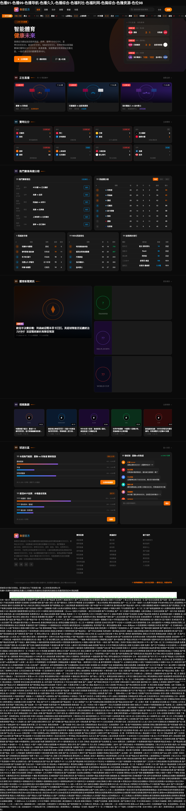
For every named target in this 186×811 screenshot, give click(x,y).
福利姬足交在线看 (159, 702)
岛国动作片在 (32, 699)
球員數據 (113, 558)
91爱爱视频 (65, 642)
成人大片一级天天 (81, 738)
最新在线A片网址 (140, 676)
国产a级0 (45, 602)
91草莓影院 (112, 628)
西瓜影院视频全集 (174, 761)
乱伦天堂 (12, 758)
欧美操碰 (6, 750)
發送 (167, 503)
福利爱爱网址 (148, 699)
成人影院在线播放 (62, 622)
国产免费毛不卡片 (58, 761)
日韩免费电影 (85, 656)
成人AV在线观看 (113, 767)
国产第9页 (109, 707)
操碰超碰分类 (29, 804)
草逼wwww (53, 747)
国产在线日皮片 (28, 764)
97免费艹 (11, 699)
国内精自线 (118, 605)
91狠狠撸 (176, 614)
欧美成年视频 (104, 775)
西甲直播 (79, 543)
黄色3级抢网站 (114, 602)
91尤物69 (148, 679)
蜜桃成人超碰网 (123, 778)
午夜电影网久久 (123, 628)
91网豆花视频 (68, 648)
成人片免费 (99, 707)
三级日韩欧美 (131, 707)
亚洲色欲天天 (177, 619)
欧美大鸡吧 (44, 747)
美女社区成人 (103, 724)
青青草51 (122, 735)
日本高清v (60, 767)
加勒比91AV (109, 772)
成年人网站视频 (175, 735)
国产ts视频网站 (48, 696)
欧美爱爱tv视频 (128, 704)
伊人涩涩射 (39, 676)
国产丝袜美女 (135, 628)
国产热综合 (86, 667)
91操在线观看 (53, 738)
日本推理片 (152, 707)
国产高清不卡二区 (92, 770)
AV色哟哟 (20, 690)
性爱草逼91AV (54, 704)
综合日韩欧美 (20, 625)
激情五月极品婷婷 (42, 605)
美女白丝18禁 (102, 747)
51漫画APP (102, 704)
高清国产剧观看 (164, 684)
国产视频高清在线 (137, 653)
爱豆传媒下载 (57, 758)
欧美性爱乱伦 (169, 806)
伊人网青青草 (176, 662)
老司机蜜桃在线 (27, 639)
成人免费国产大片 (82, 702)
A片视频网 (59, 693)
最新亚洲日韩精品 (22, 673)
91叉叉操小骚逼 (23, 747)
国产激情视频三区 (146, 727)
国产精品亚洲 (161, 687)
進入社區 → (167, 447)
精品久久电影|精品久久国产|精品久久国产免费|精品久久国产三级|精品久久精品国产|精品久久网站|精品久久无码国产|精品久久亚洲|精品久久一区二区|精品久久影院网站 (76, 795)
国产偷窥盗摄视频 (153, 608)
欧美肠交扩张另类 (7, 673)
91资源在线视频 (108, 699)
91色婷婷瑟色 (40, 662)
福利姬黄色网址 (92, 659)
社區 (76, 9)
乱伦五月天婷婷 (150, 730)
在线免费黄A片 (146, 616)
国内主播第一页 (45, 687)
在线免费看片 (114, 724)
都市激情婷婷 (106, 662)
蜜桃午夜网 (49, 707)
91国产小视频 (36, 744)
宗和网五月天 (127, 673)
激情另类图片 (5, 648)
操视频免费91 (42, 636)
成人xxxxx (17, 733)
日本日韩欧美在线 (65, 755)
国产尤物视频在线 (13, 755)
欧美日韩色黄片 (101, 628)
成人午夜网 (21, 636)
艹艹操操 (81, 639)
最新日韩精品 (31, 642)
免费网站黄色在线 (83, 687)
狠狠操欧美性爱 (23, 684)
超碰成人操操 (132, 631)
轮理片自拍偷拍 (37, 716)
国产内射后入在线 (133, 747)
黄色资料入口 (78, 755)
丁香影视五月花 (79, 716)
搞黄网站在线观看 (80, 699)
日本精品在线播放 (105, 744)
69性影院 (65, 625)
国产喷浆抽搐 (172, 724)
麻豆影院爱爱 (35, 682)
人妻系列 (74, 645)
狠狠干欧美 (77, 682)
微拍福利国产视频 (104, 616)
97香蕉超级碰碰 (155, 704)
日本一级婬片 (137, 602)
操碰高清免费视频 (42, 645)
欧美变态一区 (139, 599)
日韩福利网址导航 (92, 727)
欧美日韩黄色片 (48, 735)
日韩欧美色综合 (91, 724)
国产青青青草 (132, 770)
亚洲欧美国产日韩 (139, 775)
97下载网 (122, 806)
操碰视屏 (155, 628)
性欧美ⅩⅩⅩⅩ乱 (74, 614)
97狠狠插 (70, 730)
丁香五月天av (176, 755)
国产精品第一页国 (67, 690)
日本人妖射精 (110, 684)
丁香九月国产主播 (71, 758)
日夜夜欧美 (141, 665)
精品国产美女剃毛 (13, 616)
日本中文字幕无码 (26, 679)
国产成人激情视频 (11, 656)
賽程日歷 (113, 551)
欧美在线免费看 (130, 665)
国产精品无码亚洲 (122, 702)
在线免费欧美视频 (22, 614)
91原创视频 (44, 753)
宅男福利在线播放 (160, 727)
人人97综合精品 (90, 693)
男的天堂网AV (155, 670)
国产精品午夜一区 (33, 619)
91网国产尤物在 (31, 778)
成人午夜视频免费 (107, 770)
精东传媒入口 (25, 622)
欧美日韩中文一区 (20, 651)
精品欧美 (103, 767)
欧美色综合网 (18, 608)
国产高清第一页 (103, 719)
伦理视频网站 (159, 690)
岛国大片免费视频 (79, 611)
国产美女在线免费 (89, 733)
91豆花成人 (159, 719)
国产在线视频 (137, 699)
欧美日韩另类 (114, 801)
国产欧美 (53, 659)
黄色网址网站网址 (147, 747)
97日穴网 (37, 679)
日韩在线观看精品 (167, 696)
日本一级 (123, 724)
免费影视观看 (89, 648)
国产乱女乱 (8, 733)
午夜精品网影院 (112, 667)
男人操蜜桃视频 (12, 653)
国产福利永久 (62, 602)
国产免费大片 (161, 764)
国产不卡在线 (116, 622)
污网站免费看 (151, 636)
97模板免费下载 (110, 806)
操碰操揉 (113, 775)
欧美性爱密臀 (11, 730)
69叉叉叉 (7, 772)
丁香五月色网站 (102, 602)
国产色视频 (67, 724)
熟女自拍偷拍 (154, 693)
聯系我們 (146, 543)
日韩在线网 (124, 682)
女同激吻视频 (143, 648)
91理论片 (109, 713)
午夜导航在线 (33, 687)
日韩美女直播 (138, 679)
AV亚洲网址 (168, 667)
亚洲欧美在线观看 (18, 648)
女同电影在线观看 (17, 778)
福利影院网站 (137, 633)
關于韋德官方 (148, 540)
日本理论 (3, 744)
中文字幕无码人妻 (48, 619)
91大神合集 (38, 656)
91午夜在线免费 (111, 687)
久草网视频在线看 (99, 667)
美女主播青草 (86, 651)
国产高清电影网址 (59, 687)
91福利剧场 (79, 648)
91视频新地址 (110, 761)
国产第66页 (133, 693)
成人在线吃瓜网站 (139, 716)
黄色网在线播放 (77, 764)
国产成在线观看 (126, 730)
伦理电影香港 (32, 693)
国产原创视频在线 (7, 633)
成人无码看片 (11, 693)
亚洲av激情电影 (21, 687)
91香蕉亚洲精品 (100, 696)
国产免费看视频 (174, 707)
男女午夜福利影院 (45, 750)
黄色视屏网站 (152, 676)
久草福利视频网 (82, 619)
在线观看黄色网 (146, 767)
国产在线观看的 (70, 772)
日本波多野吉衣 (153, 696)
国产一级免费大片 (42, 665)
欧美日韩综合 (86, 801)
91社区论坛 (71, 687)
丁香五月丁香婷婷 (37, 758)
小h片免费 (181, 639)
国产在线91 (158, 667)
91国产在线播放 (116, 719)
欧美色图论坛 (76, 642)
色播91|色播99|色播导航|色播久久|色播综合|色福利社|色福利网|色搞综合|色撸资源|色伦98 (35, 590)
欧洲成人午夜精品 (172, 651)
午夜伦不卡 (106, 614)
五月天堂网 (160, 778)
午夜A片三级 (15, 806)
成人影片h (30, 662)
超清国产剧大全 (99, 645)
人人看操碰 (8, 659)
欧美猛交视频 (143, 631)
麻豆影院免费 (111, 755)
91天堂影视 (155, 753)
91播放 (34, 775)
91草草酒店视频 (118, 619)
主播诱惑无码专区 (13, 775)
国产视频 (138, 772)
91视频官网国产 (19, 696)
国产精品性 (50, 599)
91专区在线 (68, 682)
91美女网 (76, 801)
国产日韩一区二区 (158, 642)
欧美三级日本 (126, 716)
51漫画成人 (8, 676)
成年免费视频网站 (57, 665)
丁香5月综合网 (19, 676)
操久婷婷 (172, 665)
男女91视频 (110, 710)
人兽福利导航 (11, 747)
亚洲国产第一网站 (33, 702)
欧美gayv (131, 625)
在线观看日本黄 (19, 702)
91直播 (162, 662)
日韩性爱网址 (7, 702)
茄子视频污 (166, 619)
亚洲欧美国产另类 (56, 775)
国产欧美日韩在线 (101, 682)
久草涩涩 (129, 676)
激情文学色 (71, 744)
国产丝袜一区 (31, 633)
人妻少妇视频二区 (177, 684)
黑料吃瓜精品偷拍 (26, 656)
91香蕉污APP (101, 733)
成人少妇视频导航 (97, 653)
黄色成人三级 (98, 804)
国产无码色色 (88, 696)
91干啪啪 (175, 772)
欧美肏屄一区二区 (35, 730)
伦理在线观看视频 (173, 778)
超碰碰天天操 (106, 619)
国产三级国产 (88, 682)
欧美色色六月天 (87, 614)
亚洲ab (86, 653)
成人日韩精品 (159, 750)
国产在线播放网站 (72, 665)
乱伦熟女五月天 (34, 611)
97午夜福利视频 (144, 639)
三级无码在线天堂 (134, 721)
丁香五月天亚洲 (161, 744)
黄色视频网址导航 (52, 676)
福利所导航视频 (88, 707)
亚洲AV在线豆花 (109, 750)
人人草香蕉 (181, 645)
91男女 (115, 633)
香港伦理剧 (60, 656)
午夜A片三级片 (61, 684)
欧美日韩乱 (19, 704)
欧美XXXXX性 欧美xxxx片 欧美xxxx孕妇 (135, 804)
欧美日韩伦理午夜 (71, 767)
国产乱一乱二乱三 (125, 679)
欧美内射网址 (13, 679)
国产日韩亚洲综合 (126, 744)
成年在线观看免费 (154, 775)
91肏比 (111, 747)
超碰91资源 (113, 679)
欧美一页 (5, 778)
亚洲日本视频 (84, 665)
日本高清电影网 (47, 653)
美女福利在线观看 (105, 758)
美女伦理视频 (94, 599)
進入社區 (62, 59)
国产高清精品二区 (176, 605)
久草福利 (156, 616)
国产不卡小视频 (10, 690)
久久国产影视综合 (13, 628)
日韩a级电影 (168, 733)
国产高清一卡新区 (100, 642)
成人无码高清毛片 (7, 687)
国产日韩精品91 (41, 625)
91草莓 (12, 761)
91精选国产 (150, 687)
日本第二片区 (150, 764)
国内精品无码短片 (119, 631)
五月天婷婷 (47, 772)
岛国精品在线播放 (169, 775)
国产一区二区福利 (122, 611)
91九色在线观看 (142, 735)
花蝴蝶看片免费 (50, 608)
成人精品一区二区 (41, 639)
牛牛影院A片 (71, 710)
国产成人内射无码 (27, 605)
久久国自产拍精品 (33, 659)
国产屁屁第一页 (31, 704)
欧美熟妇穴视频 (174, 713)
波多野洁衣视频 (139, 636)
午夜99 (107, 730)
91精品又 (48, 758)
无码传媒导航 (161, 710)
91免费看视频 (142, 741)
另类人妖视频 (162, 713)
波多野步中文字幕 (77, 727)
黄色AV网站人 (58, 770)
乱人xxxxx (114, 741)
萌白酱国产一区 (51, 616)
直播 (46, 9)
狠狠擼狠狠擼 (148, 772)
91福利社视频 (134, 682)
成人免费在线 (46, 679)
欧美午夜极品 (61, 614)
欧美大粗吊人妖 (174, 744)
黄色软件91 (84, 676)
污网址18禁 (80, 770)
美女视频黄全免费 (53, 690)
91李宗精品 (71, 735)
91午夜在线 (101, 764)
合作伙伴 (146, 561)
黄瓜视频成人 (7, 682)
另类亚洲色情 (44, 631)
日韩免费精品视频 (48, 767)
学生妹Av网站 (163, 602)
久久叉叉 (152, 713)
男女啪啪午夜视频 (61, 653)
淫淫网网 (93, 665)
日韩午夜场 (60, 713)
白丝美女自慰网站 (84, 772)
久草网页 (3, 699)
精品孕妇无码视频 (48, 684)
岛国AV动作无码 (157, 639)
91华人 (147, 642)
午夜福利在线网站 (151, 662)
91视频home (20, 801)
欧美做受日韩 (169, 631)
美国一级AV (62, 616)
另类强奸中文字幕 (134, 806)
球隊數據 (113, 554)
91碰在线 (33, 616)
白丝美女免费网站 (64, 608)
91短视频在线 (57, 772)
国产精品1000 (94, 721)
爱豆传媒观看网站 (7, 625)
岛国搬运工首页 (161, 699)
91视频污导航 (173, 727)
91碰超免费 (83, 767)
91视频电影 (89, 622)
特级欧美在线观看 (164, 636)
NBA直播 (79, 558)
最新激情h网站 (161, 724)
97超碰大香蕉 (114, 608)
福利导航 (144, 682)
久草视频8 (163, 682)
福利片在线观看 (14, 605)
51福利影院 (165, 755)
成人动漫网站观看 (168, 608)
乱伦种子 (59, 599)
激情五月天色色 (149, 633)
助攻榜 (112, 547)
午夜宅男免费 (33, 631)
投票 (111, 519)
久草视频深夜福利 (63, 727)
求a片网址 (157, 653)
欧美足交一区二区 (77, 622)
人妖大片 (146, 753)
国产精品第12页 (49, 713)
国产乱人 (102, 676)
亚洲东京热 (106, 622)
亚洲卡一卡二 (65, 719)
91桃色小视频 (159, 772)
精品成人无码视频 (31, 750)
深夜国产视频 (11, 767)
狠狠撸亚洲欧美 (152, 605)
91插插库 (105, 608)
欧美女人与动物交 (79, 608)
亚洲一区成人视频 (120, 670)
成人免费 (41, 693)
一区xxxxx (68, 611)
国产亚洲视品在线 (35, 761)
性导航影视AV (126, 656)
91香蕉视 (45, 611)
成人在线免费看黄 (78, 719)
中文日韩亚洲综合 (144, 801)
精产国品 (180, 719)
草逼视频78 (87, 673)
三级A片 (115, 744)
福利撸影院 (52, 651)
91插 (151, 735)
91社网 (42, 690)
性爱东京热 (78, 673)
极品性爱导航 (154, 648)
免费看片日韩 (153, 770)
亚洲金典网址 (173, 804)
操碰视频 (129, 651)
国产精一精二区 (173, 673)
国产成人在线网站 (65, 633)
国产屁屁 (9, 619)
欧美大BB (150, 651)
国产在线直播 (54, 719)
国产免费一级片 (166, 599)
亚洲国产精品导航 (144, 614)
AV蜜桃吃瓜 (157, 738)
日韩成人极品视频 (91, 741)
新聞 (61, 9)
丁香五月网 (69, 673)
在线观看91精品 (92, 775)
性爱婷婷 (16, 682)
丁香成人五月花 (116, 659)
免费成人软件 (108, 690)
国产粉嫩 (14, 735)
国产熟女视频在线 (133, 684)
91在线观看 (119, 772)
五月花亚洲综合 (25, 670)
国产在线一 (179, 631)
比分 (53, 9)
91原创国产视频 (8, 645)
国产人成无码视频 (118, 616)
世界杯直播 (80, 561)
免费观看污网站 (148, 724)
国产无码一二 (110, 693)
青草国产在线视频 (130, 614)
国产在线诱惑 (103, 741)
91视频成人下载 (76, 696)
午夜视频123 (142, 707)
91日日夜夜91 (94, 619)
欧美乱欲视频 (112, 676)
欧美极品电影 (161, 633)
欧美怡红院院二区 (178, 622)
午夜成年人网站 (173, 758)
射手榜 (112, 543)
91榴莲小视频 (87, 642)
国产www (163, 753)
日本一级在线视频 (140, 656)
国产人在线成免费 (75, 616)
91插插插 (22, 724)
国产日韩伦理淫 (72, 778)
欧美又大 (126, 648)
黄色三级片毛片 (8, 667)
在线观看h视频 (35, 602)
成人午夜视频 (148, 690)
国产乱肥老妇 (13, 727)
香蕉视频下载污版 (82, 730)
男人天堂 (27, 719)
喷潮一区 (148, 702)
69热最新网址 (24, 741)
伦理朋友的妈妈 (174, 699)
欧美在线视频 (34, 673)
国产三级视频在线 (21, 770)
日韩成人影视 (11, 631)
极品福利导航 (136, 758)
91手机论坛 (99, 761)
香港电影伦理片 (97, 670)
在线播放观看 (15, 707)
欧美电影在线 (26, 707)
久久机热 (12, 636)
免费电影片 (19, 667)
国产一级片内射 (171, 611)
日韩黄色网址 (14, 716)
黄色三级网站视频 (175, 801)
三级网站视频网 (147, 750)
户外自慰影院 (125, 608)
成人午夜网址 (172, 702)
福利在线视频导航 (113, 764)
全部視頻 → (167, 404)
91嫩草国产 (161, 758)
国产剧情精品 (55, 605)
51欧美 (100, 636)
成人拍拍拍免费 (49, 656)
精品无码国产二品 (116, 753)
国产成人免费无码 (100, 673)
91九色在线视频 (106, 721)
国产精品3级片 (129, 605)
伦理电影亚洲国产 (78, 659)
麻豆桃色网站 (43, 775)
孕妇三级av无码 (78, 724)
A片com (94, 758)
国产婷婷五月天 (149, 710)
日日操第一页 (57, 648)
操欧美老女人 (78, 693)
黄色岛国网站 (112, 625)
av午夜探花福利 (135, 713)
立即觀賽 (24, 59)
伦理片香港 (126, 758)
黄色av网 (142, 696)
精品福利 (146, 733)
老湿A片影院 (46, 710)
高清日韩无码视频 (115, 673)
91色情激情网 (141, 625)
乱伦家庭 (164, 616)
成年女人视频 (140, 605)
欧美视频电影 (25, 775)
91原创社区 (21, 693)
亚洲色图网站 (94, 767)
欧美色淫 (155, 614)
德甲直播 (79, 547)
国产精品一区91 (8, 753)
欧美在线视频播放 (123, 738)
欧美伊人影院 (104, 659)
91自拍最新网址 (86, 625)
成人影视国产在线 (105, 665)
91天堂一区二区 (156, 733)
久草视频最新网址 (141, 659)
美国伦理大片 (68, 599)
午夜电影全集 (55, 645)
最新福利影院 (24, 727)
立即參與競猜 (108, 482)
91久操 (161, 656)
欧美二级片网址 (17, 750)
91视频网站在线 (54, 625)
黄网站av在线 (129, 772)
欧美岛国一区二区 (79, 704)
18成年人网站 (35, 653)
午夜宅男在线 (58, 682)
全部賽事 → (167, 122)
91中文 (129, 699)
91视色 (141, 662)
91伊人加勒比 (112, 696)
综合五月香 (89, 633)
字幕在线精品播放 (123, 710)
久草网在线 (6, 639)
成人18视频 (34, 747)
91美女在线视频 (90, 636)
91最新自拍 (75, 676)
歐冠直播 (79, 554)
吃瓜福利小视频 (138, 645)
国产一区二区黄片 (137, 702)
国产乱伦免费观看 (50, 730)
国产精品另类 (47, 770)
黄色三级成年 (172, 687)
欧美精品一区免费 (80, 806)
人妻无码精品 (146, 611)
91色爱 (34, 733)
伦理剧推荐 (171, 721)
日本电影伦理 (172, 710)
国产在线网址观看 (97, 702)
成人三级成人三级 (33, 648)
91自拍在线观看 (158, 611)
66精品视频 (55, 702)
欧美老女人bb (45, 648)
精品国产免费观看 (59, 679)
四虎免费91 (107, 631)
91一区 (18, 744)
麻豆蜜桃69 (67, 801)
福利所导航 (144, 755)
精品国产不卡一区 (95, 806)
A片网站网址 (62, 744)
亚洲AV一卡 (55, 699)
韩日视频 (153, 684)
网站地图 (74, 590)
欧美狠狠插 (122, 696)
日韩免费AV (51, 804)
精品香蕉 (148, 653)
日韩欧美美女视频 (51, 716)
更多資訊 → (167, 281)
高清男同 (61, 778)
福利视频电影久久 (93, 716)
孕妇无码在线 (89, 761)
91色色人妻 (95, 662)
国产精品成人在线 (172, 656)
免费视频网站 (170, 747)
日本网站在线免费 (172, 642)
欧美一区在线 (119, 651)
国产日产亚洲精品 (158, 645)
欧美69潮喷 (25, 628)
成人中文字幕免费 (161, 735)
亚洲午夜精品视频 (21, 713)
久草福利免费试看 (65, 747)
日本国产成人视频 (50, 755)
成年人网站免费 (82, 721)
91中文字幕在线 (112, 645)
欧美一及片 (128, 753)
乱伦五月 (92, 735)
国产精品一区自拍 (16, 719)
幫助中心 (146, 547)
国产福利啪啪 (159, 651)
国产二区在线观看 (82, 599)
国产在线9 (31, 645)
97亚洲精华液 (107, 605)
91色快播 (43, 651)
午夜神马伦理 (40, 764)
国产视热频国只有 (74, 804)
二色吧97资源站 (125, 642)
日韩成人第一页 (173, 633)
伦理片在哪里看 (38, 707)
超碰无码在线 (118, 727)
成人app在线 (100, 633)
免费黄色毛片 (35, 614)
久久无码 (68, 761)
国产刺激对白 (80, 775)
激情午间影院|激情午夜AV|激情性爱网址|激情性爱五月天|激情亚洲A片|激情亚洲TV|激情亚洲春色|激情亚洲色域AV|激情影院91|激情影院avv (130, 798)
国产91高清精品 (108, 611)
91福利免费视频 (97, 772)
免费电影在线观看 (76, 653)
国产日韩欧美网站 (24, 710)
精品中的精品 (65, 636)
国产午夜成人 (20, 642)
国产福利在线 (165, 628)
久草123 (59, 741)
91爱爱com (30, 676)
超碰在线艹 (60, 670)
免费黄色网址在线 (47, 673)
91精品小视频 (135, 778)
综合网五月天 (75, 651)
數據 (68, 9)
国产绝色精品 (35, 684)
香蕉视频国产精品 (7, 721)
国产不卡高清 (72, 679)
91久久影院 (175, 628)
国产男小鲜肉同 (125, 633)
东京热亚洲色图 (111, 778)
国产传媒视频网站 (135, 724)
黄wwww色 (36, 622)
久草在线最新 (178, 716)
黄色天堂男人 (31, 636)
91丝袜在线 (131, 735)
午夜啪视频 (126, 761)
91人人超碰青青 (90, 747)
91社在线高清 (171, 645)
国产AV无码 (65, 645)
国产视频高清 (20, 633)
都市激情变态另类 (98, 710)
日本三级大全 (69, 707)
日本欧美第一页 (14, 738)
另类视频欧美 (43, 719)
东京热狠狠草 (51, 662)
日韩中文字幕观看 (75, 602)
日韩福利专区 (170, 750)
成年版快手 (79, 750)
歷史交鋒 (113, 561)
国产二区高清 (179, 733)
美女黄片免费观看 (133, 750)
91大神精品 (166, 622)
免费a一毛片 (180, 670)
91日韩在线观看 (160, 761)
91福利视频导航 (43, 642)
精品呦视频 (171, 764)
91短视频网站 (139, 744)
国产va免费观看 (8, 662)
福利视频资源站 (179, 599)
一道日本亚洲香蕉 (94, 611)
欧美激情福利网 (121, 770)
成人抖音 (156, 767)
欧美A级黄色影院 (65, 716)
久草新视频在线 (176, 693)
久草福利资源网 (17, 665)
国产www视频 (5, 735)
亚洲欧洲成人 (178, 625)
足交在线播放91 (89, 602)
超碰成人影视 (7, 651)
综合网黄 (5, 707)
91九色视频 (127, 622)
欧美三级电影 (58, 750)
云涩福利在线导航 (131, 662)
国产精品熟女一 (81, 631)
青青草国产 (10, 704)
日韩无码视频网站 (84, 710)
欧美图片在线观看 (22, 602)
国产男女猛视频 (25, 735)
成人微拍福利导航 (125, 775)
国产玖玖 (46, 761)
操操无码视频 (91, 719)
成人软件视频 (47, 682)
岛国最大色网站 (103, 753)
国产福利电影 (133, 670)
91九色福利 (19, 721)
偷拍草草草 (61, 730)
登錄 (159, 10)
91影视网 (98, 614)
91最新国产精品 (75, 662)
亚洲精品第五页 (125, 687)
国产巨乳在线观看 (95, 631)
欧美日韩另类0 (138, 642)
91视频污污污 (136, 738)
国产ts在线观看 (26, 738)
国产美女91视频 (175, 767)
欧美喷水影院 (55, 642)
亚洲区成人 (121, 750)
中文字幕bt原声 (119, 707)
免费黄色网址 (69, 750)
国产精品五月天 (10, 684)
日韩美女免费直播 (49, 744)
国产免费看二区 (168, 704)
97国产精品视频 (77, 636)
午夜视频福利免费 (166, 770)
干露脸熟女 (135, 767)
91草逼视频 (143, 770)
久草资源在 (58, 707)
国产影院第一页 (38, 670)
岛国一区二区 (20, 699)
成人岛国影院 (152, 716)
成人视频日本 (156, 619)
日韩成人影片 (144, 670)
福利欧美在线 (68, 741)
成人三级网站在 (146, 673)
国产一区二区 (126, 602)
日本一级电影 (179, 696)
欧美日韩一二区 (111, 804)
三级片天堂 (18, 804)
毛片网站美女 (51, 764)
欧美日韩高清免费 (131, 727)
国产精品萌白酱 (179, 741)
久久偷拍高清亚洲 (98, 687)
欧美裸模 (41, 616)
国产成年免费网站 (123, 653)
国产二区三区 (40, 599)
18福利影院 (16, 639)
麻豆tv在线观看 (167, 653)
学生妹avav (120, 684)
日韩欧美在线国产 (106, 639)
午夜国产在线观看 (100, 801)
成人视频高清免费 (73, 713)
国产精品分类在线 (130, 639)
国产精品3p (175, 730)
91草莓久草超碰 (63, 628)
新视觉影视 (177, 676)
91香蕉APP (30, 599)
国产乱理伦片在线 (128, 801)
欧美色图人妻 (9, 614)
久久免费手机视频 (150, 602)
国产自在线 (68, 693)
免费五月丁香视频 (142, 704)
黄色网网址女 (128, 659)
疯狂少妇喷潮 (22, 730)
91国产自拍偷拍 (30, 608)
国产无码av (36, 710)
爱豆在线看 (25, 682)
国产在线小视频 (142, 719)
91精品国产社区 (106, 727)
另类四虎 (97, 622)
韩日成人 (138, 733)
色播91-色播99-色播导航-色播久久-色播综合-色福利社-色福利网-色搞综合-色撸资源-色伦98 (71, 2)
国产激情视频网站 (143, 619)
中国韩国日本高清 (154, 625)
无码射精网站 (24, 653)
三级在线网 (41, 804)
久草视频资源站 (78, 633)
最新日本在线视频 (19, 772)
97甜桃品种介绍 (12, 724)
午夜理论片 (140, 764)
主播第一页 (59, 673)
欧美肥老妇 (54, 733)
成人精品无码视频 (48, 614)
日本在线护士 (70, 670)
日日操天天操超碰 (159, 801)
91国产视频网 (42, 704)
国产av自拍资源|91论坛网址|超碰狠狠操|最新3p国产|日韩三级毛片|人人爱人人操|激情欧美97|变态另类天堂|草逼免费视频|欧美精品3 (105, 789)
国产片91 (164, 665)
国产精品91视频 (12, 741)
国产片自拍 (149, 667)
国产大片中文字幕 (153, 665)
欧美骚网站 (149, 744)
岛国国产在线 (78, 747)
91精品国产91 (117, 662)
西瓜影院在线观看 (156, 631)
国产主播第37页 (83, 744)
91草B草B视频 (69, 631)
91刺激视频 (21, 767)
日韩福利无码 (90, 750)
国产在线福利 (16, 764)
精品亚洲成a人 (167, 741)
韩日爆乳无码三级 (56, 639)
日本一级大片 (5, 599)
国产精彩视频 (146, 628)
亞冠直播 (79, 572)
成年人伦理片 (173, 753)
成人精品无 (26, 744)
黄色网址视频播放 (121, 690)
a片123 (34, 719)
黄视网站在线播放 (137, 667)
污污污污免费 (105, 716)
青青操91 (39, 772)
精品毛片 (145, 713)
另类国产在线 (143, 693)
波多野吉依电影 (170, 639)
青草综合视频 (55, 801)
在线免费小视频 (66, 699)
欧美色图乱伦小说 (95, 690)
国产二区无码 (148, 761)
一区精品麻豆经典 (111, 636)
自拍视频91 (176, 636)
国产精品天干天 (19, 619)
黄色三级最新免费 (149, 758)
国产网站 (104, 656)
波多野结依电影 (166, 614)
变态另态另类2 (60, 735)
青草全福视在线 (114, 656)
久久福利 (78, 707)
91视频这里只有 (39, 806)
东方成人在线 (29, 665)
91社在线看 (36, 735)
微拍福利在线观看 (18, 599)
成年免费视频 (84, 778)
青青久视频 (164, 693)
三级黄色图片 (131, 741)
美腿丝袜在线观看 (164, 730)
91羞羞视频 (95, 656)
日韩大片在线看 (155, 659)
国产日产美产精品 (135, 690)
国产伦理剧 (56, 721)
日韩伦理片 (26, 733)
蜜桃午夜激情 (157, 679)
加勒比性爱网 (117, 614)
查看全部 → (167, 77)
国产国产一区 (167, 625)
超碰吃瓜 (121, 676)
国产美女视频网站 (62, 696)
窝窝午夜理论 (50, 727)
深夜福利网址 (118, 665)
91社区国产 (117, 599)
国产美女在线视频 (115, 648)
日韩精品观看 (63, 662)
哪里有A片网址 (170, 719)
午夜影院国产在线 (40, 738)
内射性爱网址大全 (95, 738)
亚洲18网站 (147, 806)
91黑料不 (81, 753)
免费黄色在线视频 (33, 753)
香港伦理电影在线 (48, 622)
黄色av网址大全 (43, 633)
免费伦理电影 (168, 679)
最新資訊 (43, 59)
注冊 (168, 10)
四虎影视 (110, 651)
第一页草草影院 (128, 733)
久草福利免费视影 (149, 778)
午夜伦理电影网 (19, 659)
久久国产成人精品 (86, 684)
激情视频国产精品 (50, 628)
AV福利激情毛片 (63, 764)
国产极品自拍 (90, 753)
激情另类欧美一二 (55, 724)
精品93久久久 (99, 684)
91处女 (168, 662)
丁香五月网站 (162, 707)
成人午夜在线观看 (7, 602)
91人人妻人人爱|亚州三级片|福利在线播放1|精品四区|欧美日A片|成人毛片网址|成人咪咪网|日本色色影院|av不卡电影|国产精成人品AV (118, 784)
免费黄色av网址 (43, 733)
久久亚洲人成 (167, 659)
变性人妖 (52, 602)
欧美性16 (48, 667)
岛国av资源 (103, 679)
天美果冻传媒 (73, 684)
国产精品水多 (133, 755)
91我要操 (38, 696)
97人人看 (9, 770)
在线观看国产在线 (159, 804)
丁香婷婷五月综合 (11, 670)
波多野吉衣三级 (44, 699)
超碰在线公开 (147, 738)
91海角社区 (87, 804)
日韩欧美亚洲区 (53, 806)
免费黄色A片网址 (89, 616)
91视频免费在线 (90, 764)
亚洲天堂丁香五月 (32, 690)
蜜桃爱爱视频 (22, 611)
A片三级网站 (153, 682)
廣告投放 (146, 558)
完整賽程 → (86, 179)
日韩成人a (31, 772)
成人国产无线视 (30, 721)
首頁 (38, 9)
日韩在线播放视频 (66, 738)
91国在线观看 (64, 676)
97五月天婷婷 (114, 682)
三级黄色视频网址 (96, 730)
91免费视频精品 (34, 770)
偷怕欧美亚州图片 (83, 605)
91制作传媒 (94, 679)
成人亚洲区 (40, 667)
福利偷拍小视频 (106, 599)
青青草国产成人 (100, 625)
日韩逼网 (16, 622)
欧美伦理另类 (69, 775)
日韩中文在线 (54, 636)
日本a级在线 (126, 767)
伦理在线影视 (85, 713)
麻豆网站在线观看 (138, 687)
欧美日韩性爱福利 (121, 713)
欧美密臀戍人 (66, 806)
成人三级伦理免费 (68, 605)
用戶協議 (146, 551)
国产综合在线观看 (152, 599)
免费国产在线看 (136, 710)
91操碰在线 (163, 605)
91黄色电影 (108, 670)
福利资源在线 (74, 625)
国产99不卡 (45, 702)
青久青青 (93, 744)
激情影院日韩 (50, 741)
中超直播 (79, 569)
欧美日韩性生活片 (44, 721)
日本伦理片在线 (120, 721)
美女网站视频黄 (84, 758)
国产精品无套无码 (68, 721)
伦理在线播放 (134, 611)
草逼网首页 (30, 625)
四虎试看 (108, 633)
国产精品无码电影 (94, 608)
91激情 (168, 772)
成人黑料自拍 (11, 710)
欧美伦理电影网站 (71, 639)
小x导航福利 (20, 753)
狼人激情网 (117, 758)
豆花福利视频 (25, 716)
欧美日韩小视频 (56, 753)
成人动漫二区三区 (165, 716)
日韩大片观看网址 (72, 656)
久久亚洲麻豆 (31, 801)
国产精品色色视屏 (7, 642)
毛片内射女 (42, 724)
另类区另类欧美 (81, 690)
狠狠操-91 (30, 696)
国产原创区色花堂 (133, 616)
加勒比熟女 (24, 616)
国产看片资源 (113, 642)
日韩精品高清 (133, 696)
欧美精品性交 (22, 631)
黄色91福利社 (69, 770)
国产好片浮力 (152, 656)
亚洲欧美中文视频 (97, 778)
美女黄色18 (8, 713)
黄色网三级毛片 (90, 755)
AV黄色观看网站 (92, 639)
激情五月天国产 (63, 651)
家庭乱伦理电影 (56, 631)
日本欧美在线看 (169, 738)
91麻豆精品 (61, 804)
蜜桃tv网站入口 (122, 693)
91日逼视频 (114, 730)
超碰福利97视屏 (26, 755)
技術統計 (113, 565)
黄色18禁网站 (170, 690)
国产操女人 (94, 676)
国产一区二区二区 (139, 608)
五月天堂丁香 (122, 755)
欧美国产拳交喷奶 (167, 648)
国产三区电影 (120, 747)
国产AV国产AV (96, 605)
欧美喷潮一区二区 (128, 764)
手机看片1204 (33, 651)
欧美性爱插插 (89, 628)
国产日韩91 (71, 619)
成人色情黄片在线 (60, 667)
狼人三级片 (53, 778)
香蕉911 (40, 608)
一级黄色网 (86, 662)
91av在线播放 (83, 679)
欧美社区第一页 (109, 738)
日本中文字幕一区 (34, 767)
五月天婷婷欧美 (139, 651)
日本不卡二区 (61, 619)
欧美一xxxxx (122, 625)
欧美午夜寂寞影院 (165, 676)
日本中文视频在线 (159, 721)
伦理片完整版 (124, 667)
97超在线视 (159, 747)
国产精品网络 (78, 761)
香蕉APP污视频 (173, 682)
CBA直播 (79, 565)
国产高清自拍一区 (115, 733)
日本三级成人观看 (35, 713)
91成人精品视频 (10, 611)
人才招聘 (146, 565)
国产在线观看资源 (125, 636)
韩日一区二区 (130, 619)
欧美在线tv (64, 733)
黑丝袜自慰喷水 (82, 735)
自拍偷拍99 (27, 806)
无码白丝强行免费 (37, 741)
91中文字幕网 (43, 801)
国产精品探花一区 (67, 702)
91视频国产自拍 (101, 648)
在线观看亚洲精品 (75, 667)
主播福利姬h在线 (160, 673)
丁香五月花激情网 (114, 704)
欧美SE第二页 (32, 724)
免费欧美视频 (66, 704)
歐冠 (167, 179)
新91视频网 (118, 639)
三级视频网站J (154, 755)
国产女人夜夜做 (129, 719)
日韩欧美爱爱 (30, 667)
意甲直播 (79, 551)
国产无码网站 (102, 735)
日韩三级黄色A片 (64, 659)
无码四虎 (134, 648)
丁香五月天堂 (128, 599)
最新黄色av (101, 755)
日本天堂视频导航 (139, 622)
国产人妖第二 (20, 662)
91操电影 (11, 744)
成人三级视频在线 (98, 713)
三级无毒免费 (113, 735)
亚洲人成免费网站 (176, 602)
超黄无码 (121, 741)
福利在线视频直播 (56, 611)
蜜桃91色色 (49, 693)
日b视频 (136, 673)
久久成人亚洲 (146, 721)
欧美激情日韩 (109, 702)
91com (151, 719)
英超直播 (79, 540)
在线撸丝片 (178, 653)
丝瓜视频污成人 (21, 761)
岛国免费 (100, 693)
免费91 (147, 645)
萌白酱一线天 (138, 730)
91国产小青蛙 (109, 653)
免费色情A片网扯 (94, 699)
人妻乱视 (53, 633)
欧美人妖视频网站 (37, 727)
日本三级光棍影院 (154, 622)
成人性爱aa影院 (76, 628)
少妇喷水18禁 (91, 704)
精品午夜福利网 (154, 741)
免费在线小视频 (125, 645)
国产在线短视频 (23, 758)
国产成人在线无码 (70, 753)
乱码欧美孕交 (50, 670)
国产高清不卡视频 (99, 651)
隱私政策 (146, 554)
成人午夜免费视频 (175, 616)
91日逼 (119, 761)
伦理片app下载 (36, 628)
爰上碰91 (164, 767)
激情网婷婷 (137, 753)
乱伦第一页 (145, 684)
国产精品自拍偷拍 (59, 710)
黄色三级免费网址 (83, 670)
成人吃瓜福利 (20, 645)
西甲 (161, 179)
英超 (155, 179)
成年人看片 (158, 806)
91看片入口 (38, 755)
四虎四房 (99, 750)
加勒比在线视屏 (75, 733)
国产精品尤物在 (168, 670)
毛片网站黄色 (43, 778)
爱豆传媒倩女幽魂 (85, 645)
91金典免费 (115, 716)
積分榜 (112, 540)
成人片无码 (78, 741)
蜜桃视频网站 (120, 699)
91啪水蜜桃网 (137, 761)
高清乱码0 (45, 659)
